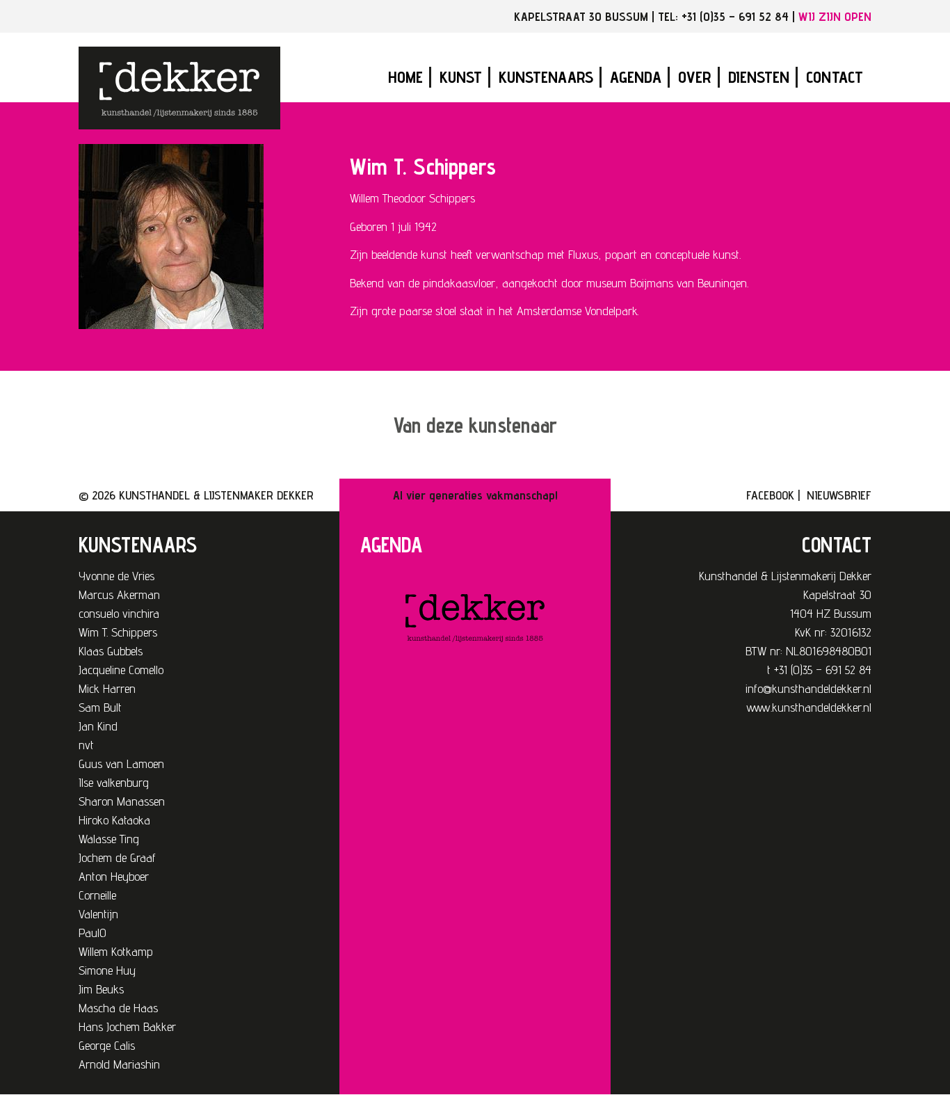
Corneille (97, 895)
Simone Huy (107, 970)
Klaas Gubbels (111, 651)
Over (694, 77)
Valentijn (98, 913)
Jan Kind (98, 726)
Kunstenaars (546, 77)
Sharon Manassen (122, 801)
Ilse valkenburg (114, 782)
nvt (86, 744)
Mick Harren (107, 688)
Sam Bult (100, 707)
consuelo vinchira (119, 613)
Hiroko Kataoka (114, 820)
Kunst (461, 77)
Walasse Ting (109, 838)
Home (405, 77)
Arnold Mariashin (119, 1064)
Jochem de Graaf (117, 857)
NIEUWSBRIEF (839, 495)
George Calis (107, 1045)
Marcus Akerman (119, 594)
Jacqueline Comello (121, 669)
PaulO (92, 932)
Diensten (758, 77)
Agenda (635, 77)
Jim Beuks (101, 989)
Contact (834, 77)
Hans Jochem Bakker (127, 1026)
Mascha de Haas (118, 1007)
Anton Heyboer (114, 876)
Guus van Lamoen (121, 763)
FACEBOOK (770, 495)
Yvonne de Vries (116, 575)
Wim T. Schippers (118, 632)
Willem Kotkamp (116, 951)
